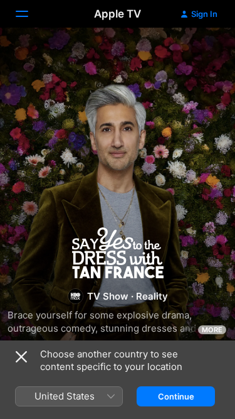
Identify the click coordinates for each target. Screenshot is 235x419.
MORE (212, 329)
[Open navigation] (29, 14)
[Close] (21, 356)
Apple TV (117, 14)
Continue (176, 396)
